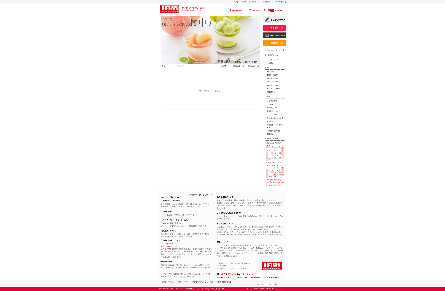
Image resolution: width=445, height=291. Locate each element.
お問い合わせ (281, 2)
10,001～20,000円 (273, 89)
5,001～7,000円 (272, 82)
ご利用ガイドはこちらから (199, 195)
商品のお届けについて (275, 118)
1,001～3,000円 (272, 75)
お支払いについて (241, 2)
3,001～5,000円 (272, 78)
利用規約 (270, 134)
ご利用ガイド (267, 2)
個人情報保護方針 (273, 131)
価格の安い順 (238, 66)
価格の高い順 (253, 66)
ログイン (254, 2)
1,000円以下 (271, 72)
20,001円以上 (272, 92)
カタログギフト (272, 59)
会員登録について (273, 108)
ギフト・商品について (275, 114)
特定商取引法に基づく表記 (275, 126)
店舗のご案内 (272, 101)
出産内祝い (271, 63)
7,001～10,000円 (273, 85)
